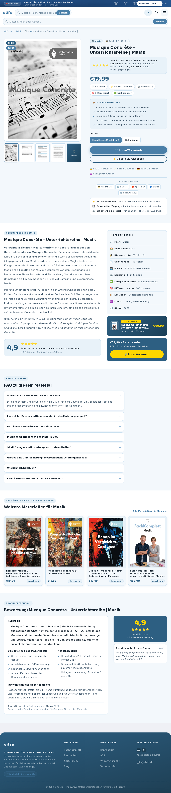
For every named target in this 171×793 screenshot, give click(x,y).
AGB (102, 755)
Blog (67, 766)
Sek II (19, 31)
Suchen (63, 12)
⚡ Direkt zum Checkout (128, 158)
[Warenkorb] (156, 12)
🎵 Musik (29, 31)
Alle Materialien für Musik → (150, 511)
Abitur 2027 (71, 761)
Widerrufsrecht (110, 761)
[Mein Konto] (148, 13)
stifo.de (8, 31)
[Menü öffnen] (164, 12)
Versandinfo (108, 766)
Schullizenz (131, 140)
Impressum (107, 750)
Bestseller (70, 755)
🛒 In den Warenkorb (128, 150)
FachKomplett (72, 750)
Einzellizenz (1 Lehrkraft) (105, 140)
